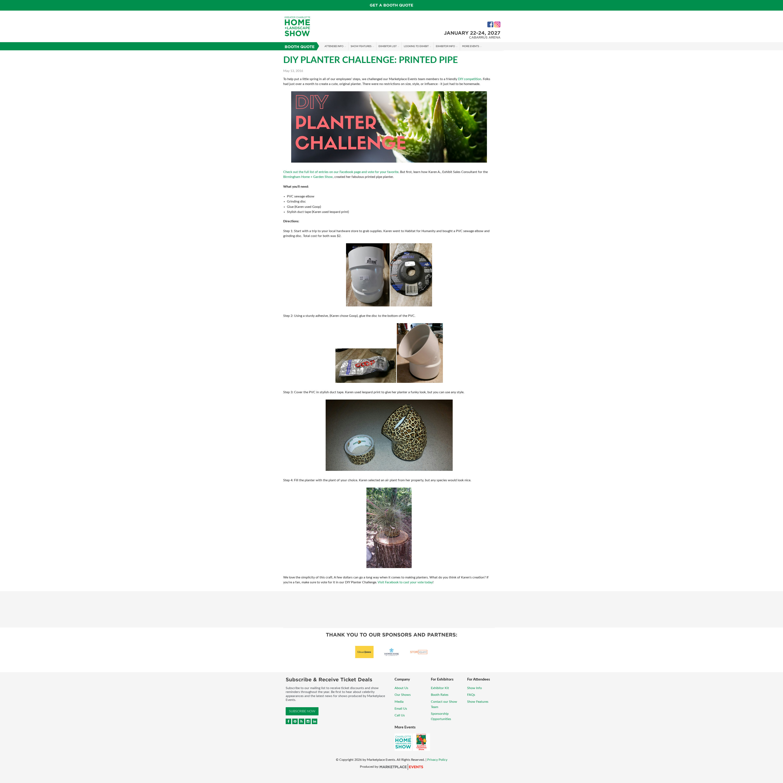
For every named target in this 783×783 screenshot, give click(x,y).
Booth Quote (300, 47)
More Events (470, 46)
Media (399, 701)
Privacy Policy (437, 759)
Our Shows (403, 694)
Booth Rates (439, 694)
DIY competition (469, 79)
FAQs (471, 694)
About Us (401, 688)
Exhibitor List (387, 46)
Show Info (474, 688)
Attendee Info (333, 46)
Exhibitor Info (445, 46)
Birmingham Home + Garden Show (308, 176)
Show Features (361, 46)
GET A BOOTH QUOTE (391, 5)
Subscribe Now (302, 711)
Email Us (401, 708)
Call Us (400, 715)
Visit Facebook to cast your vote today (405, 582)
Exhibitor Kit (440, 688)
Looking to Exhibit (416, 46)
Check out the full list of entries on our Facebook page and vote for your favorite (340, 172)
